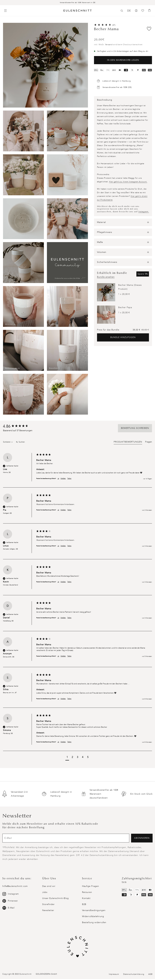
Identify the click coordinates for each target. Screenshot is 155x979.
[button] (121, 11)
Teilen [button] (69, 478)
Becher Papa (125, 307)
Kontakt (86, 898)
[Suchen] (121, 11)
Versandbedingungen (94, 910)
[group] (19, 426)
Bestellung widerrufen (94, 922)
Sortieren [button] (7, 442)
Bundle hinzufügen (123, 337)
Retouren (87, 892)
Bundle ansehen (106, 277)
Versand (108, 44)
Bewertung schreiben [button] (135, 428)
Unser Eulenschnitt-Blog (55, 898)
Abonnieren (142, 838)
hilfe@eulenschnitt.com (15, 886)
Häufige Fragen (90, 886)
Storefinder (48, 904)
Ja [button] (58, 478)
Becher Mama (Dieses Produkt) (130, 287)
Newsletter (48, 910)
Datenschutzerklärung (133, 974)
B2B (84, 904)
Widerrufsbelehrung (93, 916)
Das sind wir (48, 886)
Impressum (114, 974)
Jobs (44, 892)
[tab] (128, 442)
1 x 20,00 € (124, 294)
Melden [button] (63, 478)
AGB (150, 974)
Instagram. (143, 211)
